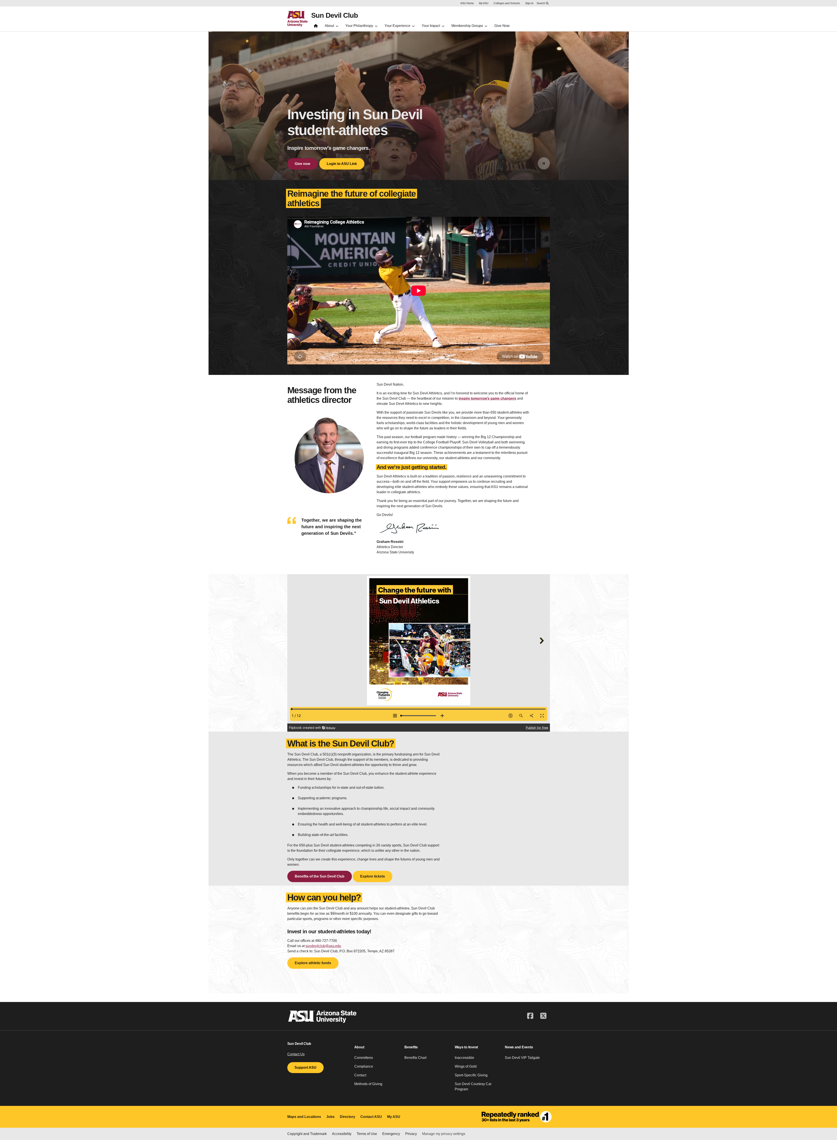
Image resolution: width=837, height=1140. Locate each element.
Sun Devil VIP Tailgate (522, 1058)
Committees (363, 1058)
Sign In (529, 3)
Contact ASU (371, 1117)
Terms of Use (367, 1134)
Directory (347, 1117)
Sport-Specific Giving (471, 1075)
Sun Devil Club (334, 15)
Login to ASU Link (342, 164)
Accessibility (341, 1134)
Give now (302, 164)
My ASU (483, 3)
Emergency (391, 1134)
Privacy (411, 1134)
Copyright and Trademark (307, 1134)
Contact (360, 1075)
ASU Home (467, 3)
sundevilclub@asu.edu (323, 946)
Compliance (363, 1066)
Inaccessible (464, 1058)
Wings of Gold (466, 1066)
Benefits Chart (415, 1058)
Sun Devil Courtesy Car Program (473, 1086)
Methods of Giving (368, 1084)
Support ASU (305, 1067)
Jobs (330, 1117)
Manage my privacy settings (443, 1134)
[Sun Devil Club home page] (315, 26)
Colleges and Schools (507, 3)
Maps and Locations (304, 1117)
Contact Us (296, 1054)
